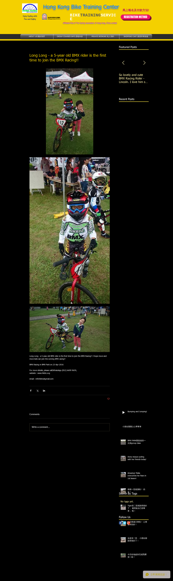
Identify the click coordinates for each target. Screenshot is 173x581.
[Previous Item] (123, 63)
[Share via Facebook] (30, 390)
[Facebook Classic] (120, 522)
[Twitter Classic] (124, 522)
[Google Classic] (128, 522)
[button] (36, 36)
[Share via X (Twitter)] (37, 390)
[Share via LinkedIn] (44, 390)
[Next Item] (144, 63)
